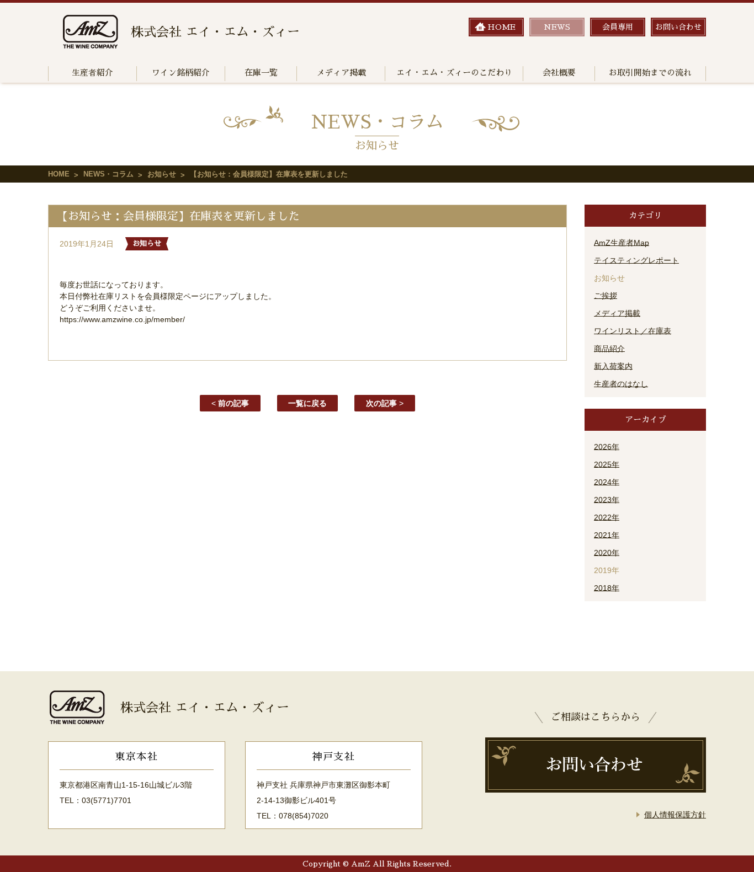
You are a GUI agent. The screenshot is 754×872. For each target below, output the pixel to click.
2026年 (606, 446)
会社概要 (559, 72)
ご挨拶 (605, 295)
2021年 (606, 535)
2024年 (606, 482)
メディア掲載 (341, 72)
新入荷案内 (613, 366)
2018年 (606, 588)
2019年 (606, 570)
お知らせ (161, 174)
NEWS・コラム (108, 174)
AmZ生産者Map (621, 242)
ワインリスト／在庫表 (632, 331)
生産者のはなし (621, 383)
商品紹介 (609, 348)
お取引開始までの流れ (650, 72)
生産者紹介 (92, 72)
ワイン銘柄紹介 (181, 72)
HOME (59, 174)
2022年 (606, 517)
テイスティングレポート (636, 260)
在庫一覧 (261, 72)
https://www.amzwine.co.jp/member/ (122, 319)
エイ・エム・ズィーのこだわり (454, 72)
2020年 (606, 552)
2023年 (606, 499)
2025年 (606, 464)
